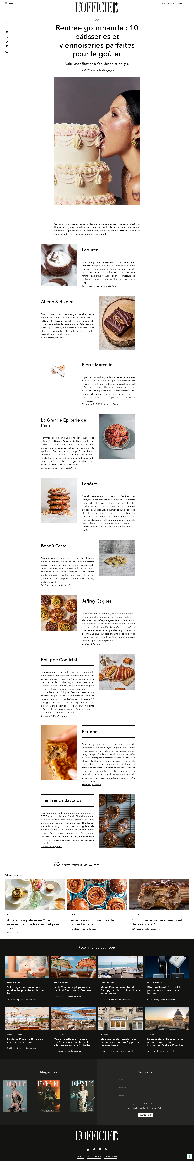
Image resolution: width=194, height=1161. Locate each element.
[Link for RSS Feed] (105, 1149)
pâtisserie (77, 865)
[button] (94, 1097)
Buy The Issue (168, 4)
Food (97, 19)
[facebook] (7, 27)
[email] (7, 22)
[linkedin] (7, 37)
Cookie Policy (110, 1156)
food (57, 865)
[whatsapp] (7, 47)
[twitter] (7, 42)
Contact (80, 1156)
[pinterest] (7, 32)
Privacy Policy (157, 1108)
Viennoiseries (91, 865)
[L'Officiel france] (97, 7)
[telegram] (7, 52)
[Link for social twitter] (88, 1150)
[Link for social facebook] (94, 1150)
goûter (66, 865)
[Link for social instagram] (100, 1150)
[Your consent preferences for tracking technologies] (189, 1156)
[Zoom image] (59, 265)
